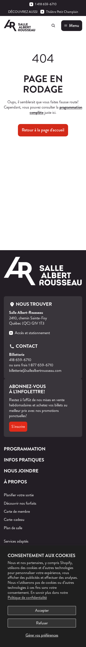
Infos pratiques (24, 459)
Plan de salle (13, 528)
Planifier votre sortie (19, 495)
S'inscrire (18, 426)
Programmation (24, 448)
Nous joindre (21, 470)
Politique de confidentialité (27, 597)
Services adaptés (16, 541)
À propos (15, 481)
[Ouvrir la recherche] (53, 25)
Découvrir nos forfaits (20, 503)
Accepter (42, 610)
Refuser (42, 623)
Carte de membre (17, 511)
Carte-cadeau (14, 519)
